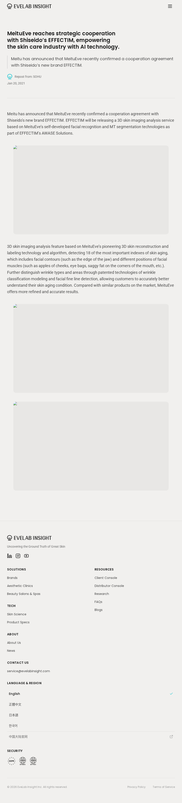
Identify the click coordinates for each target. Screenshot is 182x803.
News (11, 650)
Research (102, 594)
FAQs (98, 602)
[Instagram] (18, 555)
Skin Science (16, 614)
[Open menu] (170, 6)
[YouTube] (26, 555)
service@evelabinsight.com (28, 671)
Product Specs (18, 622)
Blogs (99, 610)
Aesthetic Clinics (20, 586)
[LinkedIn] (9, 555)
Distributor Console (109, 586)
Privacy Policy (136, 787)
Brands (12, 578)
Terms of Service (164, 787)
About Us (14, 642)
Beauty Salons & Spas (23, 594)
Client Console (106, 578)
